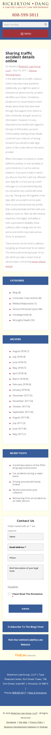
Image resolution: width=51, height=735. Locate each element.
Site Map (23, 722)
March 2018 (19, 378)
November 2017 (21, 401)
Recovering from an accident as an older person (29, 499)
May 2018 (18, 367)
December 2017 (21, 395)
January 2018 (19, 389)
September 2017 (21, 412)
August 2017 (19, 417)
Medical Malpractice (23, 303)
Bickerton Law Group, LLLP (24, 713)
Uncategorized (20, 314)
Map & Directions (37, 692)
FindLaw (44, 726)
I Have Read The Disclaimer (27, 595)
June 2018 (18, 362)
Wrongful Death (21, 320)
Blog (15, 292)
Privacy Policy (36, 722)
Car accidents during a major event (28, 475)
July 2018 (17, 356)
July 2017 (17, 423)
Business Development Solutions (20, 726)
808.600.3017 (19, 692)
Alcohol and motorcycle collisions (25, 491)
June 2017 (18, 428)
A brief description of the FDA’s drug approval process (29, 466)
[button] (25, 34)
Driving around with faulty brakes (27, 483)
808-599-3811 (25, 14)
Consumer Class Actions (25, 298)
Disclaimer (13, 586)
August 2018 (19, 351)
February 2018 (20, 384)
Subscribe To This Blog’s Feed (26, 626)
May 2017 (18, 434)
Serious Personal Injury (25, 309)
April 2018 (18, 373)
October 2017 (20, 406)
